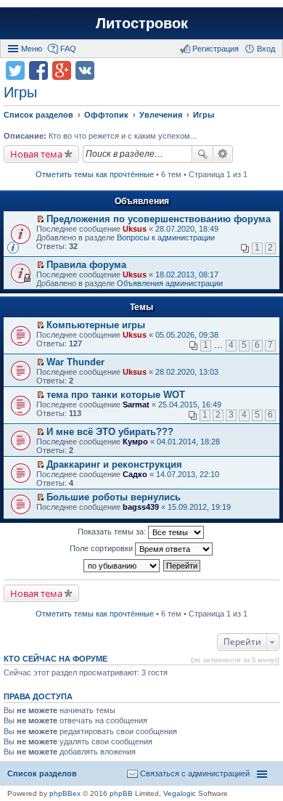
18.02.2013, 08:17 (186, 274)
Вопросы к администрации (166, 237)
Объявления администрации (170, 283)
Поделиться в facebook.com (38, 70)
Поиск (202, 154)
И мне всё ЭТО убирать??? (109, 431)
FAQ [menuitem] (68, 48)
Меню (31, 48)
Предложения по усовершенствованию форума (158, 219)
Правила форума (86, 264)
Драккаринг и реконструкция (114, 464)
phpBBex (65, 793)
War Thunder (75, 362)
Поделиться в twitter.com (15, 70)
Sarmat (136, 404)
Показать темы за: (113, 531)
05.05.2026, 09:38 (186, 334)
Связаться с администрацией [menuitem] (195, 773)
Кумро (135, 441)
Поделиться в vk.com (84, 70)
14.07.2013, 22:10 (187, 474)
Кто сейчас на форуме (55, 658)
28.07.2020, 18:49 (186, 228)
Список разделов (42, 773)
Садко (135, 474)
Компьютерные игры (95, 325)
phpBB (121, 793)
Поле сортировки (102, 548)
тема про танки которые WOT (115, 394)
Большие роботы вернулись (113, 497)
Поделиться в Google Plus (61, 70)
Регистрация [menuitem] (215, 48)
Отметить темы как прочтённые (95, 174)
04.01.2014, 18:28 (188, 441)
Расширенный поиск (223, 154)
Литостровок (142, 23)
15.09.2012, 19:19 (199, 507)
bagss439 (141, 507)
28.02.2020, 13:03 (186, 371)
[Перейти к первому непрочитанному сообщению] (40, 219)
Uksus (135, 228)
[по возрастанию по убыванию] (122, 565)
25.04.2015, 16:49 (189, 404)
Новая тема (36, 153)
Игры (20, 92)
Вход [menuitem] (266, 48)
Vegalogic (179, 793)
